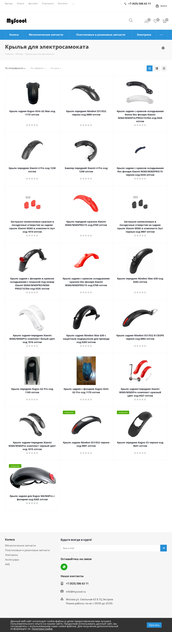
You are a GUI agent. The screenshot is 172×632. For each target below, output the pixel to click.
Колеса (10, 539)
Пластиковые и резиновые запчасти (27, 550)
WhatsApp (64, 567)
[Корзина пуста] (164, 21)
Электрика (11, 554)
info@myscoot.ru (76, 591)
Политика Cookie (42, 628)
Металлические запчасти (20, 545)
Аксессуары (12, 559)
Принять (154, 625)
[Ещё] (161, 35)
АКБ (7, 564)
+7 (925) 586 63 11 (77, 583)
